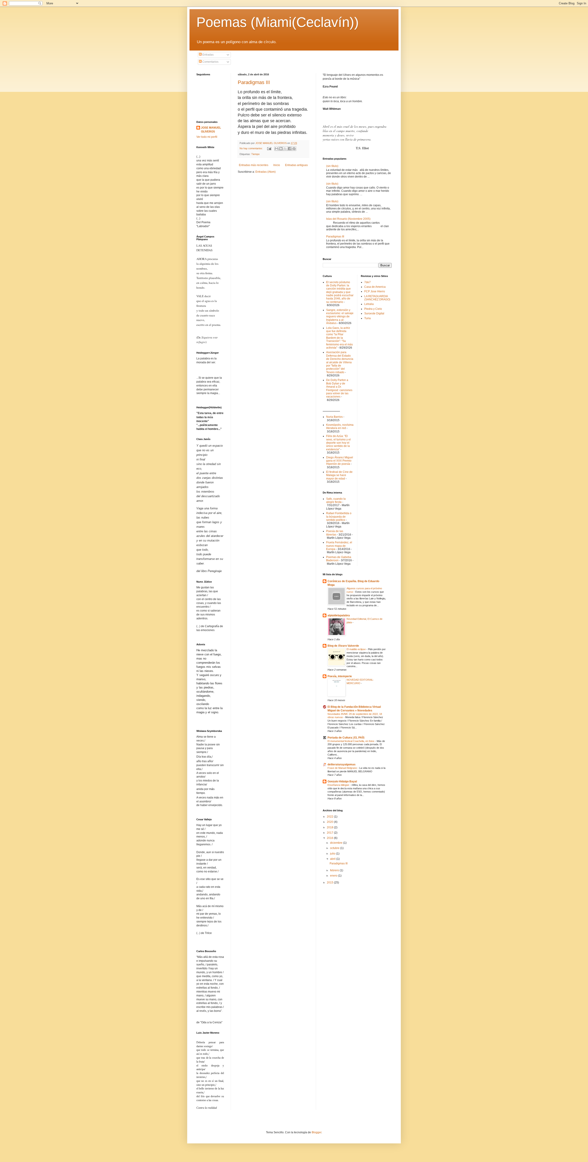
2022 (330, 816)
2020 (330, 822)
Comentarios (210, 61)
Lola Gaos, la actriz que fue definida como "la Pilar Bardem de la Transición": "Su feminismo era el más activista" (339, 337)
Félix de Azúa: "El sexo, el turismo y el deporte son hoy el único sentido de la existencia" (338, 442)
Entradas (208, 54)
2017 (330, 832)
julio (333, 853)
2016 (330, 838)
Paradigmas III (254, 82)
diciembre (336, 842)
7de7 (367, 282)
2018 (330, 827)
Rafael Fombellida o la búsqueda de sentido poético (338, 517)
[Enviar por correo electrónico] (276, 148)
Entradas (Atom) (265, 171)
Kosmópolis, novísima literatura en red (339, 426)
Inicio (276, 165)
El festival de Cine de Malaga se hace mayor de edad (339, 475)
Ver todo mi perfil (206, 136)
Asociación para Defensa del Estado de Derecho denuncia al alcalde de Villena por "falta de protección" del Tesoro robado (339, 362)
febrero (335, 870)
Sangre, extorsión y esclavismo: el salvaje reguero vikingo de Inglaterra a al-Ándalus (339, 316)
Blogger (316, 1132)
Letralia (369, 304)
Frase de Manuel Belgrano (343, 768)
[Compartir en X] (285, 148)
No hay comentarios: (251, 148)
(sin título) (332, 166)
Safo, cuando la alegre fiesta (336, 500)
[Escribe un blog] (281, 148)
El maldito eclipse (356, 649)
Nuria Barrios (334, 416)
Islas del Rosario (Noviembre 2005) (348, 218)
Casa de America (375, 286)
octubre (335, 848)
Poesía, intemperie (340, 676)
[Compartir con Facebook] (289, 148)
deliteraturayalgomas (342, 764)
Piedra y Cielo (373, 308)
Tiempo (255, 154)
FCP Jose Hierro (374, 291)
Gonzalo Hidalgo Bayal (342, 781)
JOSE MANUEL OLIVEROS (211, 129)
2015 (330, 882)
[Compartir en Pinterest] (294, 148)
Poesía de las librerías (334, 533)
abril (333, 858)
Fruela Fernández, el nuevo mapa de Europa (339, 546)
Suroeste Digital (374, 313)
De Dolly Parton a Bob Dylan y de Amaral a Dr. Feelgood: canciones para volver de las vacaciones (339, 388)
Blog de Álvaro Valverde (343, 645)
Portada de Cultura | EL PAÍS (346, 737)
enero (334, 875)
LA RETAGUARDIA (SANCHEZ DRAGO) (377, 298)
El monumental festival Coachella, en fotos (351, 741)
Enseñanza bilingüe (339, 785)
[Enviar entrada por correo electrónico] (269, 148)
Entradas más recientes (253, 165)
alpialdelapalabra (339, 615)
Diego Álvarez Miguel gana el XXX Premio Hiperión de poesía (339, 461)
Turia (367, 318)
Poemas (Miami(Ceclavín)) (277, 22)
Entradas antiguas (296, 165)
